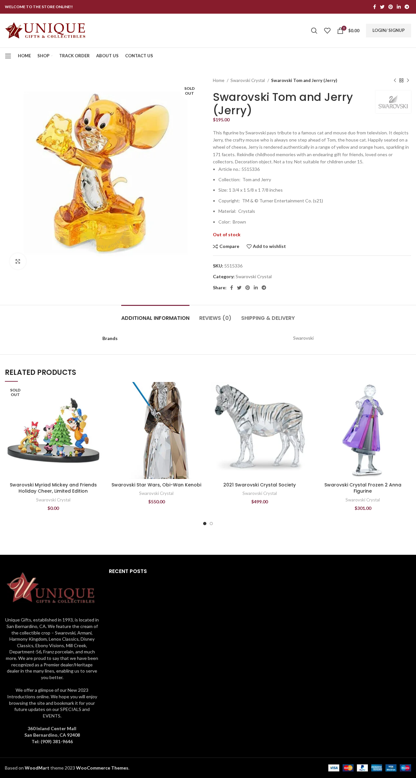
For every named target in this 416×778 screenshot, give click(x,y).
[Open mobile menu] (8, 55)
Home (219, 80)
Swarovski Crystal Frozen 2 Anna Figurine (362, 488)
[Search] (314, 30)
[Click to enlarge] (18, 261)
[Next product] (408, 80)
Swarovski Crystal (248, 80)
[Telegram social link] (407, 7)
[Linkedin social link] (399, 7)
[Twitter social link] (382, 7)
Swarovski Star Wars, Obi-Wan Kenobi (156, 485)
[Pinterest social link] (390, 7)
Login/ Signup (388, 30)
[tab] (155, 315)
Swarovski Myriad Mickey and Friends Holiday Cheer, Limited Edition (53, 488)
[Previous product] (395, 80)
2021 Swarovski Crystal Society (259, 485)
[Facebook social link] (374, 7)
